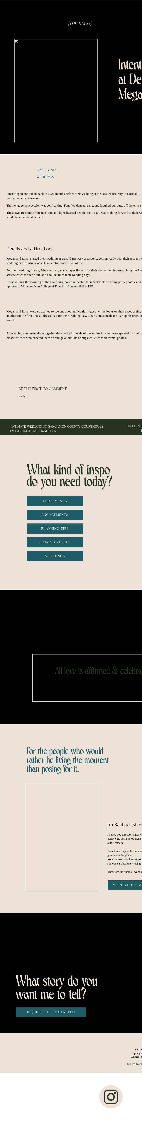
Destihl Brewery (112, 193)
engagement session (26, 198)
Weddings (45, 177)
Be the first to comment (42, 389)
